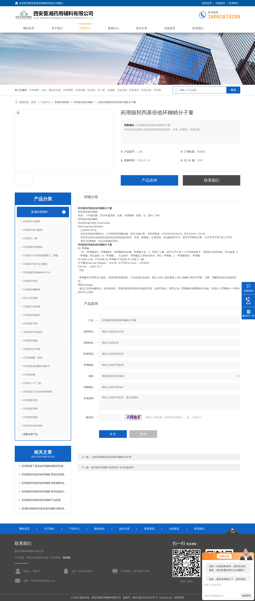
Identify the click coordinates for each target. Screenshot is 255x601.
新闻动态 (99, 528)
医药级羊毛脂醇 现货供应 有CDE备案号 (112, 467)
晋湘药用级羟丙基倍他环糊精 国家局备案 (45, 508)
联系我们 (234, 3)
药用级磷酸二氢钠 (32, 357)
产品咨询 (149, 180)
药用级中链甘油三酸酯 (35, 264)
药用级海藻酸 (30, 340)
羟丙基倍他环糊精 (83, 102)
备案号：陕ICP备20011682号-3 (140, 597)
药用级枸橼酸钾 (31, 289)
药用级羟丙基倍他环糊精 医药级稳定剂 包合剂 (45, 491)
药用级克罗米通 (31, 349)
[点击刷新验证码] (133, 417)
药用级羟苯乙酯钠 (32, 229)
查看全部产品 (30, 434)
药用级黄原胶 (30, 400)
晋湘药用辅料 (62, 102)
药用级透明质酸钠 (32, 247)
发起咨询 (246, 595)
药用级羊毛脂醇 (31, 221)
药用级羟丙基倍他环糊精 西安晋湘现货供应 (45, 474)
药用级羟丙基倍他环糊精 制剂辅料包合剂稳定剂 (45, 482)
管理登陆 (179, 597)
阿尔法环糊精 (30, 298)
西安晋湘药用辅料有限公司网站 (46, 3)
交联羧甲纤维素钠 (32, 332)
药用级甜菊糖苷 (31, 315)
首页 (34, 102)
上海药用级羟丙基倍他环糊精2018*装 (111, 457)
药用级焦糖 (29, 374)
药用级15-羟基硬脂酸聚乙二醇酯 (40, 255)
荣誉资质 (149, 528)
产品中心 (85, 28)
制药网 (66, 557)
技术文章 (141, 28)
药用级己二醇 (30, 238)
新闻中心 (113, 28)
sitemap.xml (165, 597)
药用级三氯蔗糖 (31, 306)
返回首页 (207, 3)
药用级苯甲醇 (30, 323)
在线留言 (220, 3)
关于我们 (57, 28)
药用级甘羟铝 (30, 281)
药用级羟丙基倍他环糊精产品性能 (41, 499)
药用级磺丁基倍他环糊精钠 (37, 391)
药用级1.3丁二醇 (32, 383)
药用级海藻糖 (30, 417)
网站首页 (28, 28)
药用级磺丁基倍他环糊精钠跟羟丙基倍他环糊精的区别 (45, 465)
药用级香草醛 (30, 408)
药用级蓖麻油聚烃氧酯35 (36, 366)
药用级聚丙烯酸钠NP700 (36, 272)
